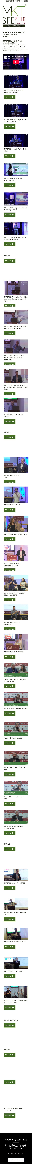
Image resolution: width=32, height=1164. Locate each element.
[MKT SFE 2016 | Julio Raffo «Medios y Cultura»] (16, 140)
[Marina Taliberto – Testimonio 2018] (16, 699)
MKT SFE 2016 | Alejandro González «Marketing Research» (15, 209)
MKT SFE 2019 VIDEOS (11, 1020)
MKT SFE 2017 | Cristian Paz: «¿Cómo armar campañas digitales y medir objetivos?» (16, 299)
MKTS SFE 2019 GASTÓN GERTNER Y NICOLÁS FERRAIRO (16, 1002)
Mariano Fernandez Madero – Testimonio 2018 (13, 827)
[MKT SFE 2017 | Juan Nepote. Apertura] (16, 405)
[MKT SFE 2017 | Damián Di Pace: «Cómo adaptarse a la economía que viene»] (16, 376)
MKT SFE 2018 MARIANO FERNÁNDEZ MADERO (12, 565)
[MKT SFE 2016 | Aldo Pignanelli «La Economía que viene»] (16, 110)
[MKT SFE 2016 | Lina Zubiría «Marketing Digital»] (16, 169)
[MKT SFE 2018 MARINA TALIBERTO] (16, 524)
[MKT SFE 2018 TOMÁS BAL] (16, 495)
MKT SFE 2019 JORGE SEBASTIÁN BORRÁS (15, 913)
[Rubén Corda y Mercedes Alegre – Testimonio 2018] (16, 670)
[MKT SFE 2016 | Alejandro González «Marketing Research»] (16, 198)
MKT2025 (7, 1050)
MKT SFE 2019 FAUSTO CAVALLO (15, 942)
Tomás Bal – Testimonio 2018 (13, 738)
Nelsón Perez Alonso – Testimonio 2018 (15, 768)
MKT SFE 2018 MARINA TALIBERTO (15, 534)
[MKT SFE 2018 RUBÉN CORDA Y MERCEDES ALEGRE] (16, 583)
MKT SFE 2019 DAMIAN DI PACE (14, 883)
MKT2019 (7, 844)
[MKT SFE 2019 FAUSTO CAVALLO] (16, 934)
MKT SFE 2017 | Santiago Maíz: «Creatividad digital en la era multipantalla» (14, 358)
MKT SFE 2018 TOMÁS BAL (13, 505)
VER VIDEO (8, 97)
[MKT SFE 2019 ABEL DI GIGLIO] (16, 963)
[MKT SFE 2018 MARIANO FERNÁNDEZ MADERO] (16, 553)
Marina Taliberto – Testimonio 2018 (15, 709)
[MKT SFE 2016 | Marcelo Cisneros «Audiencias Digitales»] (16, 228)
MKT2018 (7, 256)
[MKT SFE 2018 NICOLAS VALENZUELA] (16, 612)
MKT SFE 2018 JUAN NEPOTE (14, 652)
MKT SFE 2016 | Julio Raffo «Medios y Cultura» (16, 150)
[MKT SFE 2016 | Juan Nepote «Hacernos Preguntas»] (16, 81)
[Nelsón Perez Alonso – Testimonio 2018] (16, 758)
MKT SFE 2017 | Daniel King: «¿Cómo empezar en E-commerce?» (16, 327)
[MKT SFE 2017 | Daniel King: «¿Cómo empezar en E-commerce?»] (16, 317)
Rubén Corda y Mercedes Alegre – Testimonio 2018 (15, 680)
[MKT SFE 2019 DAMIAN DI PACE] (16, 875)
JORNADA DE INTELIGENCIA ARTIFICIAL (13, 1110)
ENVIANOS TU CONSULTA (16, 1160)
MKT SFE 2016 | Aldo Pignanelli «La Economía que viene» (15, 121)
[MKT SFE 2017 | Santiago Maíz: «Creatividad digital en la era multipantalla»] (16, 346)
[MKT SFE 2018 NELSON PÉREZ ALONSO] (16, 465)
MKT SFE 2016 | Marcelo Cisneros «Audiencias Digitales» (15, 238)
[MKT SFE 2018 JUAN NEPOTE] (16, 642)
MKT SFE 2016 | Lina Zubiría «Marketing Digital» (13, 179)
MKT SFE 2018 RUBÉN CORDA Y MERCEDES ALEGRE (14, 594)
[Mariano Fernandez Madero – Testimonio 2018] (16, 817)
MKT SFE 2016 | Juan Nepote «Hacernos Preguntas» (13, 91)
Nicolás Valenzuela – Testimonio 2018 (14, 798)
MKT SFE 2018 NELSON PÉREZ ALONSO (14, 476)
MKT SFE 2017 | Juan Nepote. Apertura (13, 416)
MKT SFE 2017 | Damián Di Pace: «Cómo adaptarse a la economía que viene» (16, 387)
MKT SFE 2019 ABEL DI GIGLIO (14, 971)
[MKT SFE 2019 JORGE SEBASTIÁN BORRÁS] (16, 904)
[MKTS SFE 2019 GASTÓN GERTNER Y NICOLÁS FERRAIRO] (16, 992)
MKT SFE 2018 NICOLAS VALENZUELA (11, 623)
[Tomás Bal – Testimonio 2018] (16, 729)
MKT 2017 (7, 432)
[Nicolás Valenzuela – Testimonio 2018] (16, 788)
